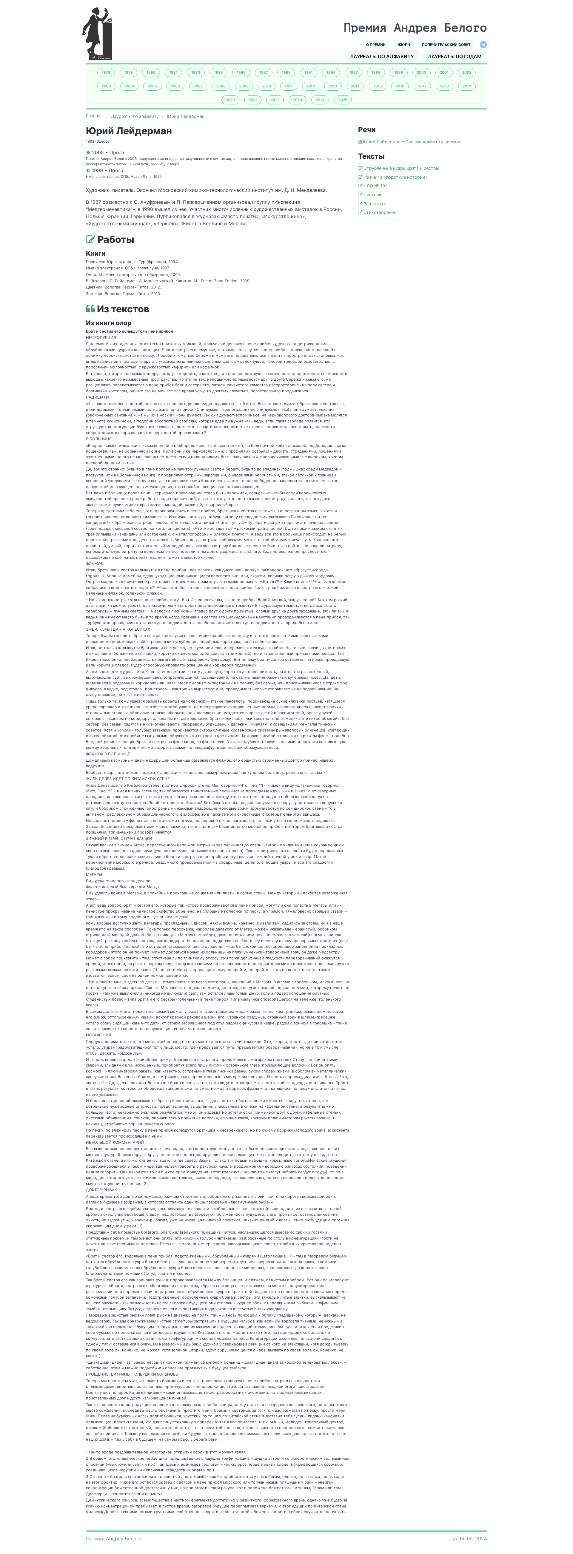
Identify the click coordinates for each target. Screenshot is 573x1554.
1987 (263, 72)
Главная (94, 115)
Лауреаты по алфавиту (382, 56)
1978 (106, 72)
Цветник (372, 194)
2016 (400, 86)
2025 (342, 100)
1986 (241, 72)
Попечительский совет (446, 44)
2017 (422, 86)
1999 (398, 72)
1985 (218, 72)
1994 (330, 72)
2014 (355, 86)
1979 (128, 72)
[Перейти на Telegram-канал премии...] (483, 45)
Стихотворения (379, 212)
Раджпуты (374, 203)
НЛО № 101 (375, 185)
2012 (310, 86)
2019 (467, 86)
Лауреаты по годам (455, 56)
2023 (297, 100)
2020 (230, 100)
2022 (275, 100)
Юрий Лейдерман (185, 116)
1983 (195, 72)
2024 (320, 100)
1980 (151, 72)
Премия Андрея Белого (113, 1538)
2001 (444, 72)
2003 (106, 86)
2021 (253, 100)
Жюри (404, 44)
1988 (286, 72)
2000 (421, 72)
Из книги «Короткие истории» (395, 177)
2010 (266, 86)
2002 (466, 72)
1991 (308, 72)
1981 (173, 72)
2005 (152, 86)
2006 (175, 86)
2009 (244, 86)
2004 (129, 86)
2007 (198, 86)
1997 (353, 72)
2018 (444, 86)
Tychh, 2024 (473, 1538)
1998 (376, 72)
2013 (333, 86)
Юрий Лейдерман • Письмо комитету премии (411, 141)
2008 (221, 86)
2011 (289, 86)
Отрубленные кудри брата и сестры (401, 168)
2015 (377, 86)
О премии (376, 44)
